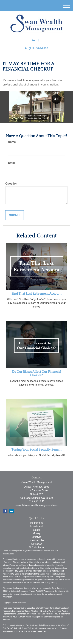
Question (11, 183)
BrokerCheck (8, 553)
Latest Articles (36, 540)
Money (36, 533)
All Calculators (36, 547)
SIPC (49, 610)
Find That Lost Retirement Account (36, 293)
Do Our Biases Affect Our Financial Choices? (36, 373)
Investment (36, 526)
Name (12, 142)
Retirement (36, 522)
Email (11, 163)
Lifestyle (36, 537)
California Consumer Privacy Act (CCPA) (28, 590)
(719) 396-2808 (38, 48)
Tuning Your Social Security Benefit (36, 449)
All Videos (36, 544)
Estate (36, 529)
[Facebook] (38, 40)
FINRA (42, 610)
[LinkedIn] (33, 40)
